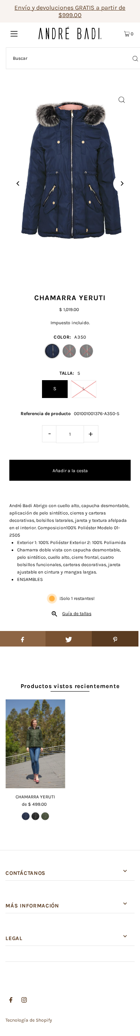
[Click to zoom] (122, 99)
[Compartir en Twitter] (69, 639)
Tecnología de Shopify (28, 1020)
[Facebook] (10, 1001)
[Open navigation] (22, 33)
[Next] (122, 183)
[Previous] (18, 183)
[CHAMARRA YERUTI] (35, 744)
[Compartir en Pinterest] (115, 639)
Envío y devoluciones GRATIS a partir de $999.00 (69, 11)
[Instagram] (24, 1001)
